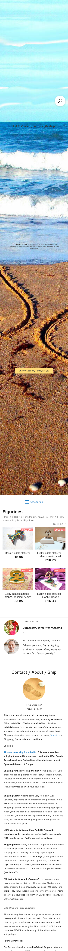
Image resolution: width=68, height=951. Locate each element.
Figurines (28, 520)
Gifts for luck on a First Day (38, 517)
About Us (55, 735)
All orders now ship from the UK (20, 752)
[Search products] (60, 101)
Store (6, 517)
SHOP (16, 517)
